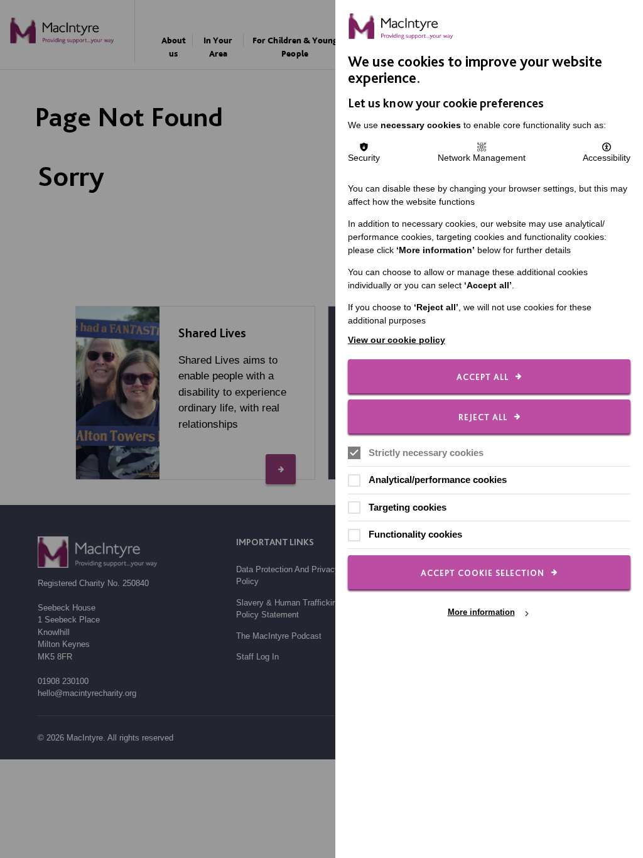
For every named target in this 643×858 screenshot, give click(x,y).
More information (481, 612)
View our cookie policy (396, 340)
